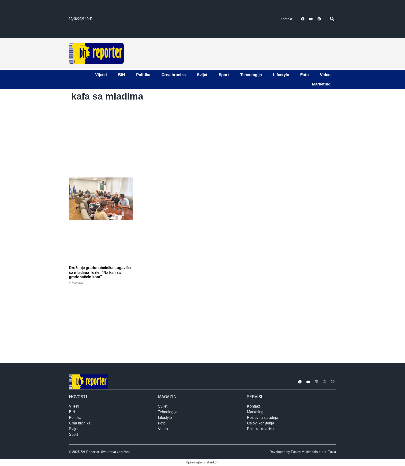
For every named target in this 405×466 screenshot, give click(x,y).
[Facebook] (302, 18)
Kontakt (286, 19)
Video (325, 75)
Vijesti (101, 75)
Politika (143, 75)
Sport (224, 75)
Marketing (321, 84)
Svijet (202, 75)
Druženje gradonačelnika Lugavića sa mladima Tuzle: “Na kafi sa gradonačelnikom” (100, 272)
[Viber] (332, 381)
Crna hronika (173, 75)
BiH (121, 75)
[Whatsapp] (324, 381)
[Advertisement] (230, 52)
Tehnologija (251, 75)
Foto (304, 75)
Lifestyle (281, 75)
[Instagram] (319, 18)
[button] (332, 19)
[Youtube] (311, 18)
